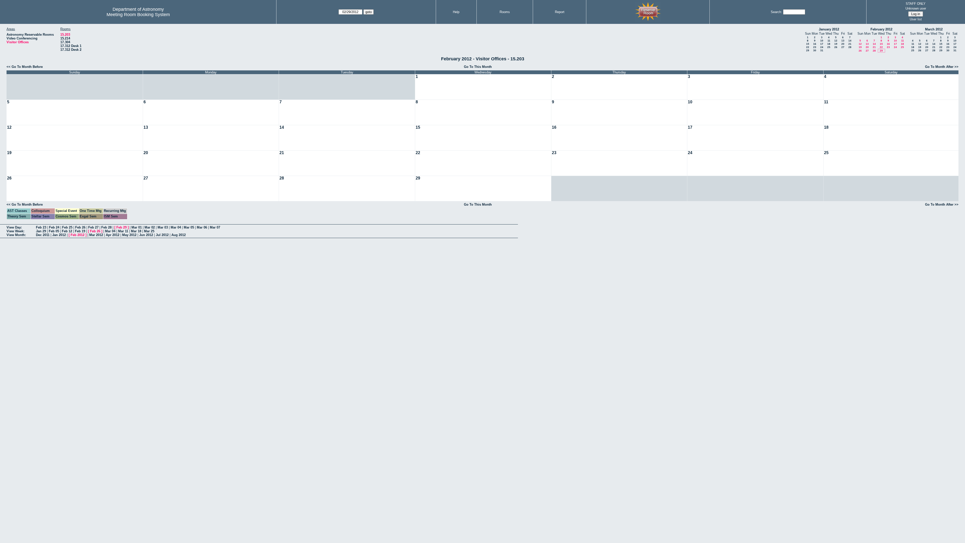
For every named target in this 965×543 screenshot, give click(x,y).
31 (821, 50)
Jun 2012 (146, 235)
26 (835, 47)
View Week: (15, 231)
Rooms (505, 12)
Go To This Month (478, 67)
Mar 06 (202, 227)
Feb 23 (41, 227)
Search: (776, 12)
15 (807, 43)
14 (849, 40)
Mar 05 (189, 227)
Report (559, 12)
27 (842, 47)
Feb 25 (67, 227)
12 (835, 40)
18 (828, 43)
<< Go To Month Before (25, 67)
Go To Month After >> (941, 67)
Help (456, 12)
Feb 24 (54, 227)
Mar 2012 (96, 235)
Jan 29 (41, 231)
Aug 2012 (178, 235)
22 (807, 47)
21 (849, 43)
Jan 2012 (59, 235)
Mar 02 (149, 227)
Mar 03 (163, 227)
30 (814, 50)
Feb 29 (121, 227)
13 (842, 40)
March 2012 (934, 29)
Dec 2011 (43, 235)
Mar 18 (136, 231)
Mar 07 (215, 227)
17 (821, 43)
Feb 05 (54, 231)
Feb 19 (80, 231)
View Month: (16, 235)
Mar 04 (176, 227)
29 (807, 50)
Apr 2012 (112, 235)
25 (828, 47)
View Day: (14, 227)
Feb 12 (67, 231)
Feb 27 (93, 227)
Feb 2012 (77, 235)
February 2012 (881, 29)
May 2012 (129, 235)
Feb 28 (106, 227)
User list (916, 19)
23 (814, 47)
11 (829, 40)
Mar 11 (123, 231)
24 (821, 47)
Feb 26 (80, 227)
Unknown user (915, 8)
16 (814, 43)
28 (849, 47)
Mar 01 (136, 227)
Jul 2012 (162, 235)
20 (842, 43)
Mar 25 (149, 231)
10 (821, 40)
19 (835, 43)
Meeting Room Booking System (138, 14)
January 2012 (829, 29)
